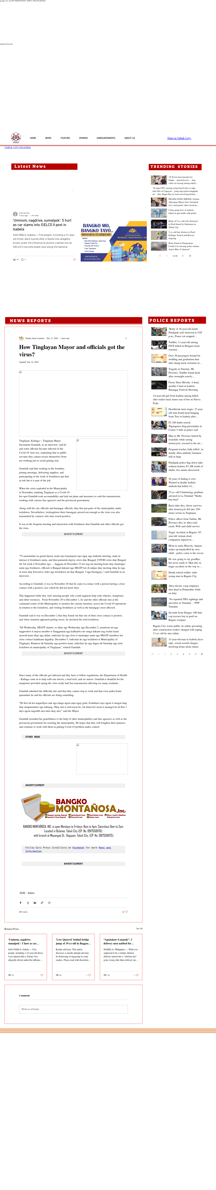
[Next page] (183, 255)
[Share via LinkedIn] (35, 902)
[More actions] (126, 338)
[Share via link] (42, 902)
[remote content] (73, 547)
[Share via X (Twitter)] (27, 902)
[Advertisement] (88, 22)
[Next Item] (72, 190)
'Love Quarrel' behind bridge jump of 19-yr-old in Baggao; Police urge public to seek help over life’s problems (73, 941)
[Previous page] (167, 255)
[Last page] (190, 255)
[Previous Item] (16, 190)
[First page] (160, 255)
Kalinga (31, 892)
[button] (114, 241)
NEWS (22, 892)
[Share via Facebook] (20, 902)
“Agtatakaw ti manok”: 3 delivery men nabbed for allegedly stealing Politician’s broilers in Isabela (120, 941)
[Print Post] (49, 902)
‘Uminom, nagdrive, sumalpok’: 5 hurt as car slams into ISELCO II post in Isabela (25, 941)
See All (139, 928)
